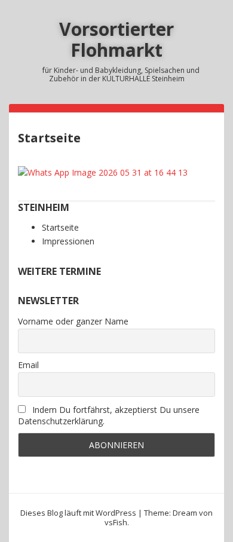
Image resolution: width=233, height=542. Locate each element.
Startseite (60, 227)
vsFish (116, 522)
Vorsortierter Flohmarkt (116, 39)
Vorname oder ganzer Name (73, 321)
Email (28, 364)
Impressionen (68, 241)
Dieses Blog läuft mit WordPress (78, 512)
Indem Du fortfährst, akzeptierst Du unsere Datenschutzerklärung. (109, 415)
